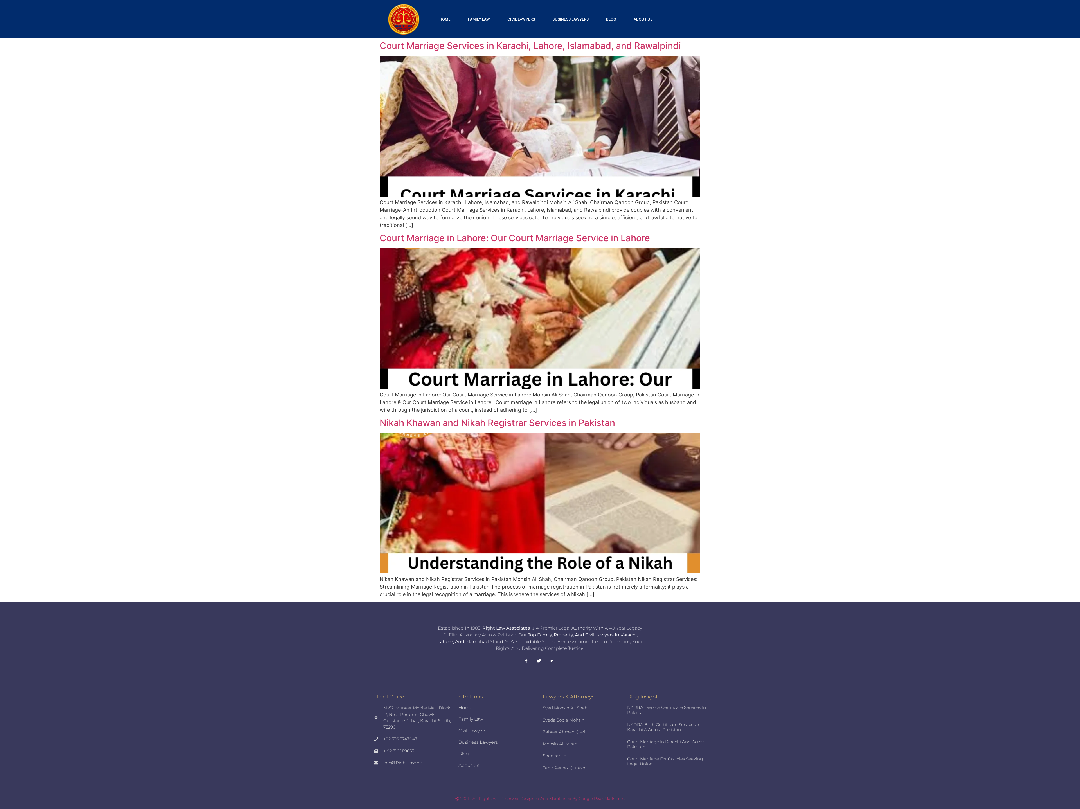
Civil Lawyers (521, 19)
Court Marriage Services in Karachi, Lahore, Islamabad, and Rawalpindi (530, 45)
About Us (643, 19)
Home (445, 19)
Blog (611, 19)
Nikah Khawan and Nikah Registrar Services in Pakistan (497, 422)
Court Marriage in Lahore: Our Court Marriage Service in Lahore (515, 238)
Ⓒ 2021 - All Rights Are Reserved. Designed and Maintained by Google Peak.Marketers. (540, 798)
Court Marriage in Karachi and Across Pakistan (666, 744)
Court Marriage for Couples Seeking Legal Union (665, 761)
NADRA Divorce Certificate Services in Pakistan (666, 710)
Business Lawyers (570, 19)
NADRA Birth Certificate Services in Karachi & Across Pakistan (664, 727)
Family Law (479, 19)
